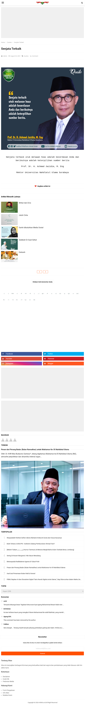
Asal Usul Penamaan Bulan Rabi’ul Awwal (21, 573)
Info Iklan (6, 693)
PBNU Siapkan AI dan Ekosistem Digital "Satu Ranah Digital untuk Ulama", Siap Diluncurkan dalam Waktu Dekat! (45, 579)
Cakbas (6, 624)
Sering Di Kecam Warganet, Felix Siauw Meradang (24, 556)
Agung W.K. (8, 616)
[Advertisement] (42, 22)
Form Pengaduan (9, 690)
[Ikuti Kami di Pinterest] (63, 359)
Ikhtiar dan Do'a (25, 203)
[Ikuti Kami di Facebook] (21, 354)
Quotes (26, 56)
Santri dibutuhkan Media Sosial (31, 227)
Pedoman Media (8, 681)
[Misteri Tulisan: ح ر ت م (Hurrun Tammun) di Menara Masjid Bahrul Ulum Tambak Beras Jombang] (40, 550)
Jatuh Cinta (23, 215)
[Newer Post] (39, 271)
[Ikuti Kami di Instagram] (21, 363)
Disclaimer (6, 676)
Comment (35, 56)
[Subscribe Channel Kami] (21, 359)
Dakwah (22, 252)
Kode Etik (6, 679)
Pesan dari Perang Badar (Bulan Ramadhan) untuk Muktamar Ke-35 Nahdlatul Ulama (35, 449)
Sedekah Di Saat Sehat (28, 240)
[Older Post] (45, 271)
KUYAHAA (7, 609)
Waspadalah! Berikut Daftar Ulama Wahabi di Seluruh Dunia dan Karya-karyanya (34, 538)
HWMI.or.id (42, 702)
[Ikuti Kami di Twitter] (63, 354)
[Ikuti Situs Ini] (63, 363)
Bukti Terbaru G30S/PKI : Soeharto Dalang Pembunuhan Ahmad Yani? (31, 544)
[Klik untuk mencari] (82, 3)
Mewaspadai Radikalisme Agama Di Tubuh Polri (23, 561)
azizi (5, 601)
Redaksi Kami (7, 695)
